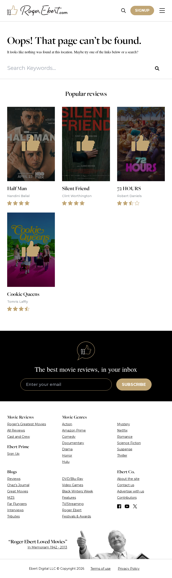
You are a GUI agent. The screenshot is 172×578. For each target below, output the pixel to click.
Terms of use (100, 569)
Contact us (125, 485)
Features (69, 498)
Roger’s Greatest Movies (26, 424)
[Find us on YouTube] (127, 506)
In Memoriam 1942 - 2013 (47, 547)
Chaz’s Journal (18, 485)
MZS (11, 498)
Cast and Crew (18, 437)
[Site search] (123, 10)
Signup (142, 10)
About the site (128, 479)
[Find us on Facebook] (119, 506)
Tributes (13, 516)
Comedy (68, 437)
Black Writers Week (77, 491)
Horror (67, 455)
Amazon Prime (74, 430)
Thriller (122, 455)
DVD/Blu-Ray (72, 479)
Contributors (127, 498)
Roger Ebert (72, 510)
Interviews (15, 510)
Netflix (122, 430)
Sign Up (13, 454)
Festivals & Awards (76, 516)
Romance (125, 437)
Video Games (72, 485)
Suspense (124, 449)
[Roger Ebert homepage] (37, 10)
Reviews (13, 479)
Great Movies (17, 491)
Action (67, 424)
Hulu (65, 462)
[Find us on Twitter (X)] (135, 506)
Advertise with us (130, 491)
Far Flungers (17, 504)
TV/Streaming (73, 504)
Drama (67, 449)
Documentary (73, 443)
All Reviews (16, 430)
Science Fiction (129, 443)
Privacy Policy (129, 569)
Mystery (123, 424)
